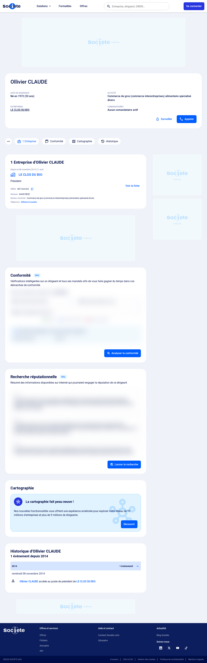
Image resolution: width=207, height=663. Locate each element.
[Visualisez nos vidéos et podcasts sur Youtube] (177, 648)
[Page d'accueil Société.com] (12, 6)
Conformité (56, 141)
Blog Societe (163, 635)
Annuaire (44, 645)
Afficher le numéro (29, 202)
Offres (83, 6)
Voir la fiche (133, 185)
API (41, 651)
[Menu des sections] (8, 141)
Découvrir (129, 524)
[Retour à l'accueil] (14, 630)
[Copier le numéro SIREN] (32, 189)
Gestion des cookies (146, 659)
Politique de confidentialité (172, 659)
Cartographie (84, 141)
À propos (114, 659)
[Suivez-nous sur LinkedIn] (160, 648)
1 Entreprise (29, 141)
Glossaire (103, 640)
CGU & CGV (128, 659)
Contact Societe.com (108, 635)
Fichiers (43, 640)
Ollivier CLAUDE (29, 581)
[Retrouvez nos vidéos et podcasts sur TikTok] (186, 648)
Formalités (65, 6)
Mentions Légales (196, 659)
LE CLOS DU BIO (19, 109)
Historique (112, 141)
